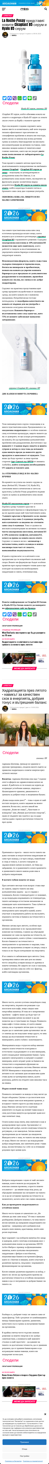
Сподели (10, 103)
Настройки (24, 1456)
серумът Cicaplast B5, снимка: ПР (24, 388)
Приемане (24, 1442)
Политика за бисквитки (13, 1461)
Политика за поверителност (33, 1461)
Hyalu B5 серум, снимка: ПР (34, 108)
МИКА (14, 35)
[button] (45, 1414)
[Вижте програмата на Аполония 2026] (24, 5)
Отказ (24, 1449)
